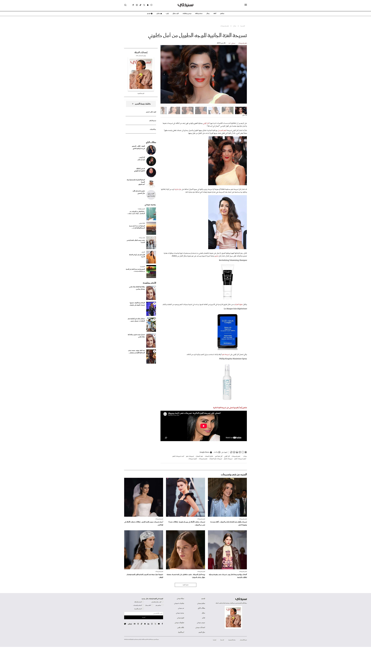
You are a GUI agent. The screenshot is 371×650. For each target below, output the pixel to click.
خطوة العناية (239, 304)
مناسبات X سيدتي (179, 603)
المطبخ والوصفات (137, 605)
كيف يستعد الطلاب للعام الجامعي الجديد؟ (136, 241)
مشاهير (222, 13)
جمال (208, 13)
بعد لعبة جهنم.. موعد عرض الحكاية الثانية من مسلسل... (136, 351)
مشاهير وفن (158, 605)
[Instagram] (137, 5)
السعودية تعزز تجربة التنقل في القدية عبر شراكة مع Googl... (135, 270)
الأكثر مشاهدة (149, 283)
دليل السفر (202, 632)
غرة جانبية (177, 189)
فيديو (148, 13)
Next (164, 74)
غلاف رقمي (180, 627)
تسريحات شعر (190, 456)
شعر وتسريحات (242, 43)
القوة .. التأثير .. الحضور (151, 112)
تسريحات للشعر (228, 459)
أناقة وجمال (148, 605)
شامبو (216, 256)
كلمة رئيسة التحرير (143, 104)
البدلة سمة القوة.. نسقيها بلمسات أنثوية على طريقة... (137, 304)
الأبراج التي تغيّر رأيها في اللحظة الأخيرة (137, 256)
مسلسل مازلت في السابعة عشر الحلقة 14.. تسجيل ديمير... (136, 319)
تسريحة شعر (226, 354)
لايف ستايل (176, 13)
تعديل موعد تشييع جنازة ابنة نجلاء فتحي (136, 335)
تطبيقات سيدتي (179, 623)
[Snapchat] (148, 5)
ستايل (203, 613)
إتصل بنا (214, 640)
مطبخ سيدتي (201, 603)
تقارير (203, 618)
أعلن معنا (222, 640)
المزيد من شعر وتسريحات (234, 474)
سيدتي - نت (231, 43)
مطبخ (158, 13)
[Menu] (246, 5)
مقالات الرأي (151, 142)
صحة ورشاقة (199, 13)
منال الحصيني (141, 193)
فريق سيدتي (180, 618)
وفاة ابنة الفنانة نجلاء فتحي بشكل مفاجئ (137, 288)
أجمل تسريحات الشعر (240, 459)
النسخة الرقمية (141, 93)
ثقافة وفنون (142, 223)
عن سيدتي (181, 608)
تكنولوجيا (142, 266)
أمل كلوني (206, 123)
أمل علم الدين (218, 456)
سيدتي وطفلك (187, 13)
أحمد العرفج (142, 184)
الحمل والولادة (141, 209)
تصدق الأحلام (152, 121)
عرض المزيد (185, 585)
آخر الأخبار (181, 632)
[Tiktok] (140, 5)
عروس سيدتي (201, 623)
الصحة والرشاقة (138, 602)
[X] (144, 5)
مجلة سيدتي (180, 598)
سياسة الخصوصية (232, 640)
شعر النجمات (199, 456)
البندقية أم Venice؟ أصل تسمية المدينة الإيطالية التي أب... (137, 227)
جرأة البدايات (153, 129)
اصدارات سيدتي (200, 627)
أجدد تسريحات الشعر (178, 456)
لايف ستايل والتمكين (156, 602)
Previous (243, 74)
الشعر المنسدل (222, 130)
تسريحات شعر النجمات (215, 459)
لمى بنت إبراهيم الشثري (139, 148)
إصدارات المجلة (140, 52)
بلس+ (167, 13)
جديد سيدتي (150, 204)
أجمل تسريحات (192, 459)
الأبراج (143, 252)
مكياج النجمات (209, 456)
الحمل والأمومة (138, 609)
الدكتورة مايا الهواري (139, 171)
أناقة (215, 13)
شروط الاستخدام (243, 640)
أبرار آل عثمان (141, 159)
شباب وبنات (142, 238)
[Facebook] (133, 5)
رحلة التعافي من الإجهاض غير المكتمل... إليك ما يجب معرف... (136, 212)
